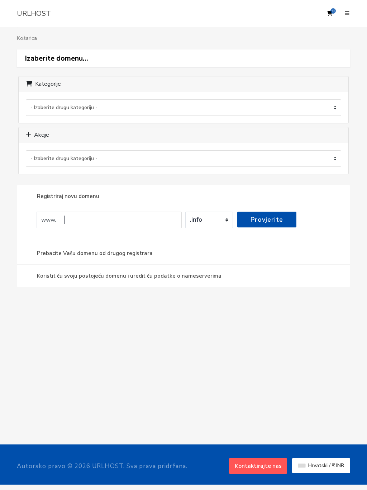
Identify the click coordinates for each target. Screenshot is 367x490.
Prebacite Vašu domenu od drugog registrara (95, 253)
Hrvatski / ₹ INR (325, 465)
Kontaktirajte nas (258, 466)
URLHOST (34, 13)
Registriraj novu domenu (68, 196)
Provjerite (267, 219)
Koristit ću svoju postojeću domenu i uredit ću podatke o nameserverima (129, 275)
